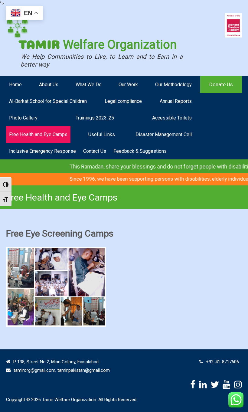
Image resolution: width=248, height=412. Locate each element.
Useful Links (101, 134)
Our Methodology (173, 84)
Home (15, 84)
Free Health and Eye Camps (38, 134)
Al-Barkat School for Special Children (48, 101)
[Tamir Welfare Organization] (18, 25)
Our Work (128, 84)
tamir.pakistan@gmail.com (83, 370)
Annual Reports (176, 101)
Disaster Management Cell (163, 134)
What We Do (89, 84)
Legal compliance (123, 101)
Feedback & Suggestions (140, 151)
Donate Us (221, 84)
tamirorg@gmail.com (34, 370)
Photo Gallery (23, 118)
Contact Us (94, 151)
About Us (48, 84)
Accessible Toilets (172, 118)
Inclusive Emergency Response (42, 151)
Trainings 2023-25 (95, 118)
